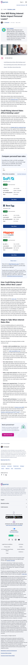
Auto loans (3, 466)
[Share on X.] (4, 474)
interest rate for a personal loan (18, 127)
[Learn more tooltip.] (7, 188)
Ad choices (21, 544)
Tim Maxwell (7, 22)
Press (7, 553)
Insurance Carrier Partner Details (8, 655)
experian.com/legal (11, 560)
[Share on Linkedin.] (6, 474)
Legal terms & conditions (7, 544)
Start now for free (8, 434)
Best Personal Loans (14, 264)
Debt (12, 468)
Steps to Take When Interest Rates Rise (12, 67)
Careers (20, 546)
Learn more (24, 574)
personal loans (14, 99)
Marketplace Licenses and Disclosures (9, 650)
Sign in (21, 2)
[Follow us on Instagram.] (16, 540)
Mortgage (22, 466)
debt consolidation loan (14, 351)
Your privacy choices (14, 531)
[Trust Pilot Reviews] (14, 535)
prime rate (14, 299)
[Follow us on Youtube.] (19, 540)
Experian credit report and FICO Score (10, 412)
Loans (4, 9)
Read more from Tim (5, 460)
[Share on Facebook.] (2, 474)
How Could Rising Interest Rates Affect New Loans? (15, 64)
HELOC (2, 468)
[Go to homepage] (1, 9)
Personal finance (18, 468)
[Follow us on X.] (12, 540)
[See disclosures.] (20, 412)
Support (2, 499)
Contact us (21, 551)
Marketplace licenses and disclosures (15, 276)
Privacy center (7, 546)
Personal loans (11, 9)
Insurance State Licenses (6, 653)
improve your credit (19, 407)
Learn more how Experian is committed (14, 525)
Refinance (7, 468)
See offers (14, 199)
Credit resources (4, 507)
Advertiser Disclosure (20, 5)
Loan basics (9, 466)
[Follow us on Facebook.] (9, 540)
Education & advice (5, 503)
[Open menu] (25, 2)
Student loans (15, 466)
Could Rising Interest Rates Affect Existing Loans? (14, 62)
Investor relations (21, 549)
